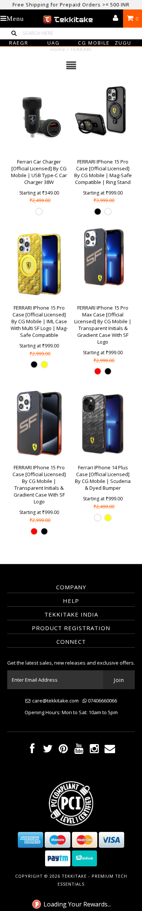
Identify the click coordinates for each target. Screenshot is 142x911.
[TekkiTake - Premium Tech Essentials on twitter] (48, 750)
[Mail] (110, 750)
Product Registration (71, 628)
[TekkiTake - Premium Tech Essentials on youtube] (78, 750)
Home (58, 49)
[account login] (115, 18)
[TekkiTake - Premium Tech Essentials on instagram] (94, 750)
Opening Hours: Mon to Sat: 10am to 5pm (71, 712)
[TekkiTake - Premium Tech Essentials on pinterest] (63, 750)
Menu (15, 18)
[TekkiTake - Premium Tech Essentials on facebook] (32, 750)
